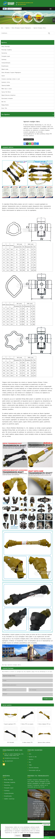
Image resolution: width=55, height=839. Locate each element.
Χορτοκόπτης (4, 52)
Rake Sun (4, 101)
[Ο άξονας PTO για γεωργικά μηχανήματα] (27, 715)
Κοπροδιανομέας (5, 65)
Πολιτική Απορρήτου (34, 832)
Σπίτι (2, 27)
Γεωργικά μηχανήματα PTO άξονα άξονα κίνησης (11, 723)
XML (51, 832)
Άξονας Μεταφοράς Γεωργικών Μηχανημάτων (21, 27)
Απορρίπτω (17, 835)
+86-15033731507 (21, 4)
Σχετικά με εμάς (33, 756)
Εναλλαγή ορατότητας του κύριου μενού (50, 9)
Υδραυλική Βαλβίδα (6, 85)
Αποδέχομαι (26, 835)
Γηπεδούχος (4, 59)
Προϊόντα (7, 27)
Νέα (30, 762)
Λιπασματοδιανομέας (6, 62)
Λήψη (30, 764)
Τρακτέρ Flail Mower (6, 91)
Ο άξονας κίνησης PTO (27, 742)
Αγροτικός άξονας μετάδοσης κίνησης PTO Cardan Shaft (45, 742)
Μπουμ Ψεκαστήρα (6, 46)
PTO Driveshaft (10, 742)
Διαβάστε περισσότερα (9, 798)
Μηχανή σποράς (5, 69)
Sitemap (44, 832)
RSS (48, 832)
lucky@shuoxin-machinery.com (25, 2)
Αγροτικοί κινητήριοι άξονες (39, 27)
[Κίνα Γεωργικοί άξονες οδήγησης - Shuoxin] (9, 3)
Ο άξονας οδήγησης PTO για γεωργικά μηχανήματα (45, 723)
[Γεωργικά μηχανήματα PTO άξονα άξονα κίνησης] (10, 715)
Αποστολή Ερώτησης (28, 139)
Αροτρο (3, 75)
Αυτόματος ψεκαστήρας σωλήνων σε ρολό (11, 78)
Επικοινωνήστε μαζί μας (34, 770)
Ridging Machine (5, 104)
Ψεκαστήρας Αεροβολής (7, 49)
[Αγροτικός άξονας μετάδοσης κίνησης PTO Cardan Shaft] (44, 733)
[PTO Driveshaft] (10, 733)
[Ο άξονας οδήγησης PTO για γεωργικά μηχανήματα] (44, 715)
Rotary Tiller (4, 108)
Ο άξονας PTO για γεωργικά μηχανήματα (28, 723)
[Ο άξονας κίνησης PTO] (27, 733)
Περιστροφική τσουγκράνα (7, 98)
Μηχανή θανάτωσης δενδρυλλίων (8, 95)
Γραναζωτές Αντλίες (6, 82)
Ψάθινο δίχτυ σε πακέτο (7, 88)
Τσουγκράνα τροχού (6, 56)
